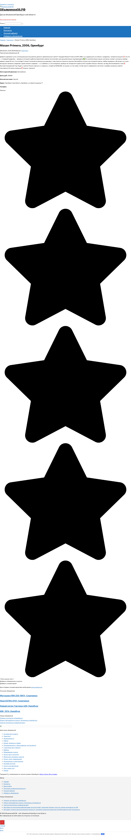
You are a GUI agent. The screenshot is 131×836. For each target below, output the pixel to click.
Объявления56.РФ (12, 9)
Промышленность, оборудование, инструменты (20, 745)
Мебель (6, 750)
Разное (6, 770)
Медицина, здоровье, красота (14, 757)
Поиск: (2, 23)
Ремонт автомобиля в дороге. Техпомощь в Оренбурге (18, 720)
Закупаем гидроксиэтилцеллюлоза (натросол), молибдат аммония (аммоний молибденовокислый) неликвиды (42, 809)
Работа (6, 741)
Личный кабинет (11, 33)
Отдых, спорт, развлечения (13, 759)
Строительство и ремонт (12, 747)
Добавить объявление (13, 36)
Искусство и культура (11, 754)
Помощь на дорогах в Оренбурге (11, 718)
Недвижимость (9, 738)
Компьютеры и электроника (13, 761)
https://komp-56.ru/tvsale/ (48, 774)
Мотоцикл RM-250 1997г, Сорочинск (18, 695)
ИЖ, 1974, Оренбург (10, 711)
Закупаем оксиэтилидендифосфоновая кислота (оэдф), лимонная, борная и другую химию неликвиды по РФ (41, 807)
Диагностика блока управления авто (12, 722)
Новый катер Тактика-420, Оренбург (19, 706)
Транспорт (24, 50)
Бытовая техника (9, 763)
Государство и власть (11, 734)
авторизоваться (36, 687)
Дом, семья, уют (9, 768)
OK (103, 834)
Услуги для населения (11, 766)
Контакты (8, 30)
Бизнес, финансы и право (12, 743)
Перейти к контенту (7, 4)
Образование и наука (11, 752)
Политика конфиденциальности (15, 788)
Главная (7, 27)
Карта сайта (8, 786)
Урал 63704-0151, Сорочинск (14, 700)
